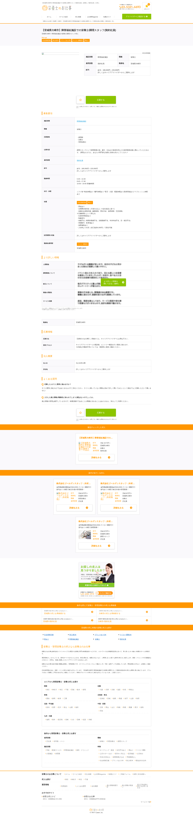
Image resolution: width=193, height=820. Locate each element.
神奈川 (54, 690)
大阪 (101, 690)
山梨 (71, 707)
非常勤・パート (59, 741)
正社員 (48, 741)
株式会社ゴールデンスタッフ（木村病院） (74, 483)
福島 (114, 698)
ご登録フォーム (125, 774)
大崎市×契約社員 (104, 621)
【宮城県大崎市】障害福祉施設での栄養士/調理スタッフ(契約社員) (96, 438)
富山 (65, 707)
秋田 (137, 698)
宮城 (108, 698)
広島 (101, 707)
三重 (65, 698)
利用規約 (64, 786)
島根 (118, 707)
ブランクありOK (100, 635)
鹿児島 (60, 719)
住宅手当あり (121, 750)
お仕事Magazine (92, 17)
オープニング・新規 (107, 750)
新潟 (47, 707)
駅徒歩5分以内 (141, 760)
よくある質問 (81, 786)
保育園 (57, 753)
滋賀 (118, 690)
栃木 (78, 690)
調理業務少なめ (118, 757)
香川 (136, 707)
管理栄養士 (111, 741)
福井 (77, 707)
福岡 (47, 719)
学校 (47, 750)
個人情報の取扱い (127, 786)
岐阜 (59, 698)
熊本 (53, 719)
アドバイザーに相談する (136, 16)
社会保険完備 (82, 202)
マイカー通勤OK (83, 244)
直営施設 (131, 753)
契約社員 (80, 160)
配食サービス (57, 750)
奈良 (124, 690)
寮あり (90, 202)
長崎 (66, 719)
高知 (101, 711)
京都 (113, 690)
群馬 (84, 690)
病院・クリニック (82, 750)
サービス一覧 (145, 802)
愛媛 (130, 707)
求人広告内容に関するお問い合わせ (142, 786)
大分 (72, 719)
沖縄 (90, 719)
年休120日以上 (105, 757)
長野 (53, 707)
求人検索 (78, 17)
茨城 (72, 690)
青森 (120, 698)
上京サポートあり (106, 753)
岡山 (107, 707)
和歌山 (131, 690)
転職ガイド (107, 17)
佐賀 (84, 719)
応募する (101, 100)
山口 (113, 707)
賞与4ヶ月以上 (120, 753)
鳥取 (124, 707)
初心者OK (72, 635)
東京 (47, 690)
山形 (132, 698)
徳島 (142, 707)
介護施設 (49, 753)
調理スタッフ (122, 741)
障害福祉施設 (81, 121)
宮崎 (78, 719)
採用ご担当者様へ (139, 774)
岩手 (126, 698)
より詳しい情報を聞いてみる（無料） (112, 282)
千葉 (66, 690)
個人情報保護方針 (112, 786)
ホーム (49, 17)
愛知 (47, 698)
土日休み (140, 753)
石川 (59, 707)
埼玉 (61, 690)
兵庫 (107, 690)
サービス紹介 (63, 17)
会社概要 (95, 786)
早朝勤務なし (131, 757)
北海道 (102, 698)
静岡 (53, 698)
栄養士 (97, 639)
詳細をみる (96, 457)
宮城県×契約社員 (50, 621)
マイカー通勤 (140, 750)
